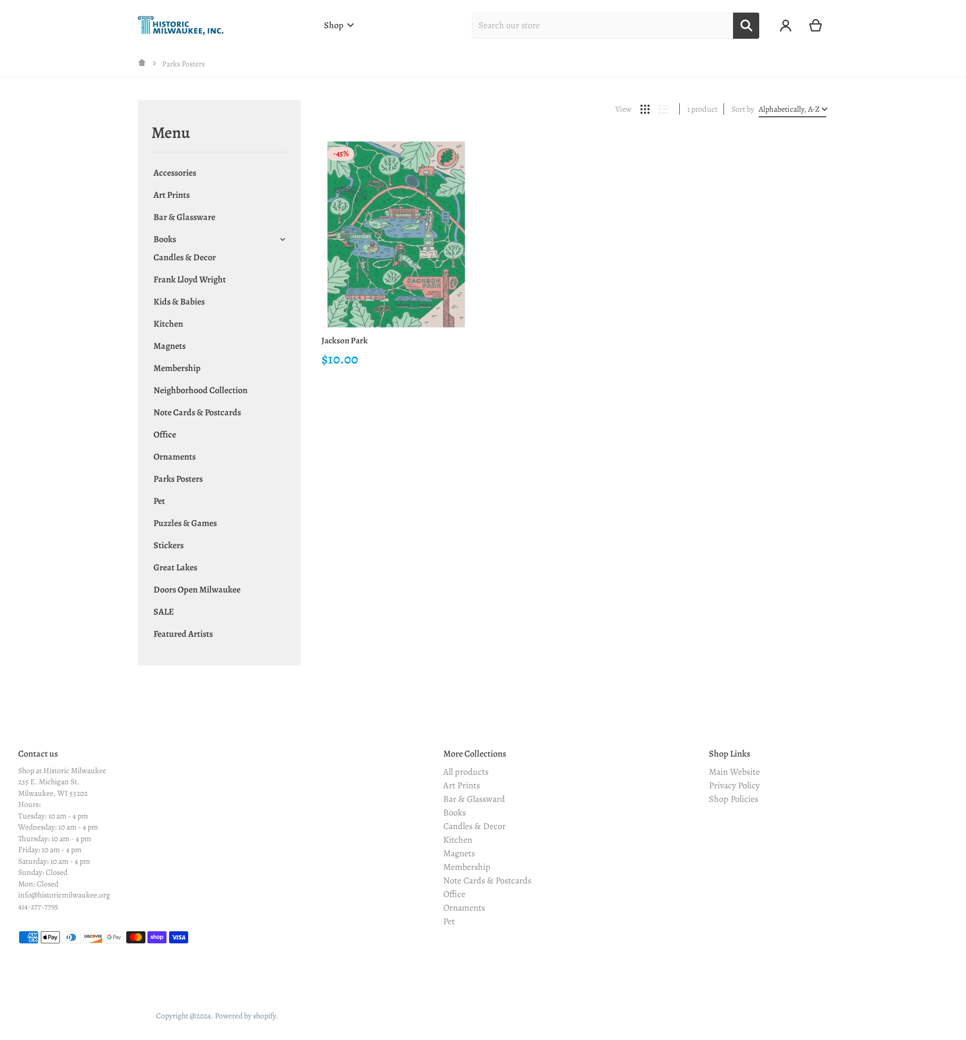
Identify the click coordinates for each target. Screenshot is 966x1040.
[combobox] (603, 26)
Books (164, 239)
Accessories (174, 173)
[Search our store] (746, 26)
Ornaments (174, 457)
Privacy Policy (734, 785)
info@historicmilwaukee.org (64, 894)
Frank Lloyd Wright (189, 279)
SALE (163, 612)
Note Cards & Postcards (197, 412)
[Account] (785, 26)
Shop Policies (733, 799)
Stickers (168, 545)
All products (466, 772)
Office (164, 434)
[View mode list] (663, 109)
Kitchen (168, 324)
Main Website (734, 772)
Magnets (169, 346)
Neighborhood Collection (200, 390)
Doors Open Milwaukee (196, 589)
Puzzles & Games (185, 523)
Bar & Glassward (474, 799)
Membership (177, 368)
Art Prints (171, 195)
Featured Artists (183, 634)
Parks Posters (178, 479)
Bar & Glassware (184, 217)
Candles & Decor (184, 257)
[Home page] (142, 63)
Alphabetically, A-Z (789, 109)
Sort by (743, 109)
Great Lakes (175, 567)
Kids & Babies (179, 301)
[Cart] (816, 26)
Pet (159, 501)
